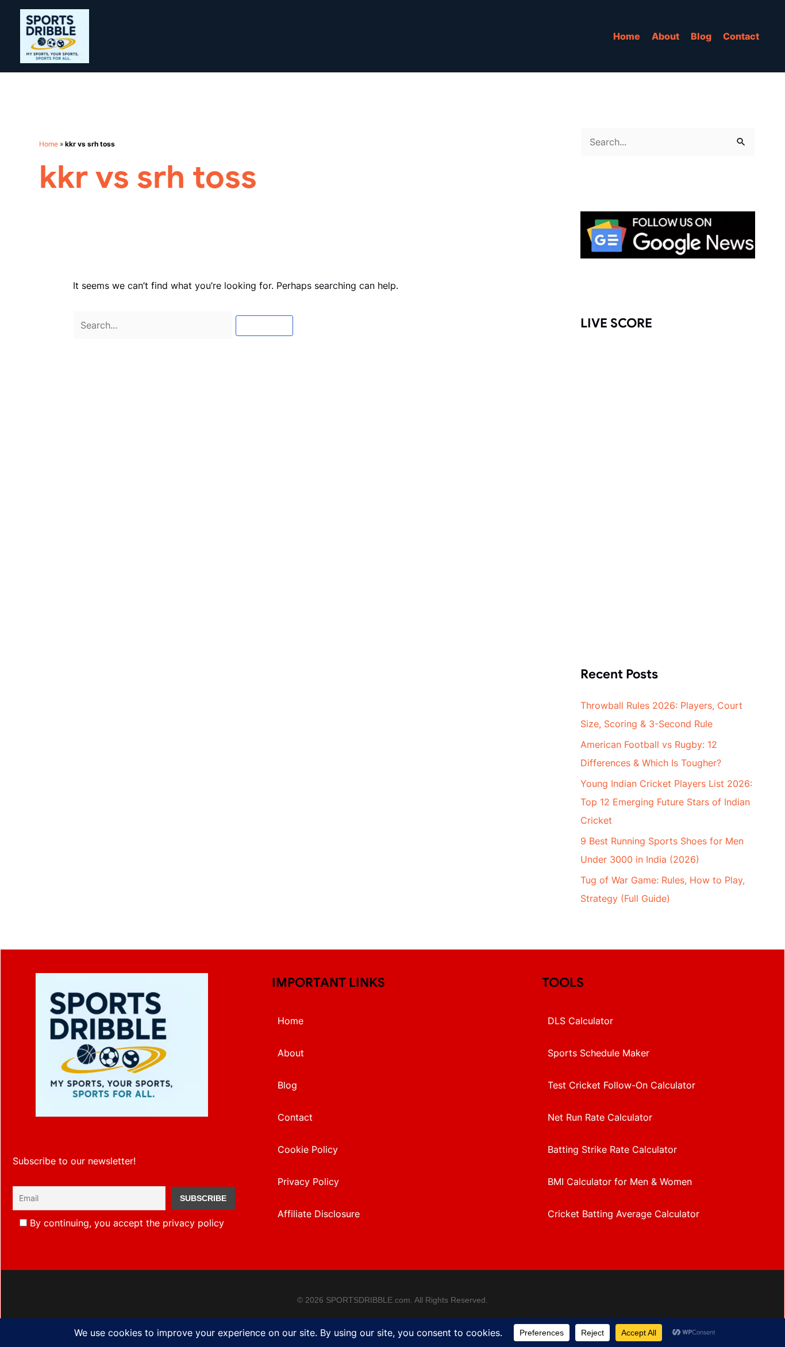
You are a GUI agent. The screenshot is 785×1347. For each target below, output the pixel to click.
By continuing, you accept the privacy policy (125, 1223)
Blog (701, 36)
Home (626, 36)
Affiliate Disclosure (319, 1213)
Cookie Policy (308, 1149)
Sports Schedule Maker (598, 1053)
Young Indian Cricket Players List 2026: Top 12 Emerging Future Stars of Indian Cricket (666, 802)
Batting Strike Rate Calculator (612, 1149)
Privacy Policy (308, 1181)
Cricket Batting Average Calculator (623, 1213)
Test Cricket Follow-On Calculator (621, 1085)
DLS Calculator (580, 1020)
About (665, 36)
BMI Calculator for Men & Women (620, 1181)
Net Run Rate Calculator (600, 1117)
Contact (741, 36)
